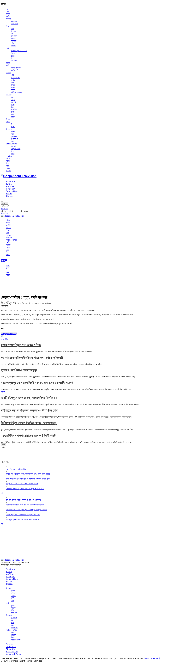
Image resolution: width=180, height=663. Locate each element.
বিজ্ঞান (12, 153)
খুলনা (12, 107)
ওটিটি (12, 75)
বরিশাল (13, 117)
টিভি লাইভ (4, 208)
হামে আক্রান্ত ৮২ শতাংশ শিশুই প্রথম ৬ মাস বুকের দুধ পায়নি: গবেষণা (37, 383)
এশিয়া (12, 43)
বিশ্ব (7, 26)
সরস (7, 166)
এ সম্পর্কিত (4, 339)
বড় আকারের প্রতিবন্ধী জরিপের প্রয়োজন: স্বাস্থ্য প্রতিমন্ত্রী (32, 358)
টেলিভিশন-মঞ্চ (15, 77)
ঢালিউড (13, 82)
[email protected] (152, 658)
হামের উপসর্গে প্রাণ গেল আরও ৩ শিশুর (21, 345)
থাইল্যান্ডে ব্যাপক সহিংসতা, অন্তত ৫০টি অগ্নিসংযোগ (29, 410)
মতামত (8, 63)
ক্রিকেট (13, 53)
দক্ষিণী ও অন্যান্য (16, 92)
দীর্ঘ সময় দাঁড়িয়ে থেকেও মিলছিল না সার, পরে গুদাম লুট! (29, 423)
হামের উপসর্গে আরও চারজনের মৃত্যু (19, 370)
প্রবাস (8, 168)
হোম (7, 11)
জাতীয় (8, 14)
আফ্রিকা (13, 45)
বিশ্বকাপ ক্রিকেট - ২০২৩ (19, 50)
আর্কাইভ (8, 170)
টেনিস (12, 58)
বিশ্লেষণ (8, 119)
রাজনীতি (8, 16)
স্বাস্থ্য (8, 121)
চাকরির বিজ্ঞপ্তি (15, 68)
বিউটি (12, 134)
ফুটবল (12, 55)
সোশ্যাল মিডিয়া (15, 148)
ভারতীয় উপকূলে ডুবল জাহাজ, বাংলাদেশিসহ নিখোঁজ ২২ (29, 398)
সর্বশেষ (8, 9)
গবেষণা (13, 126)
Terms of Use (12, 651)
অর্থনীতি (8, 19)
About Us (10, 649)
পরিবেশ (8, 158)
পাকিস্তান (14, 31)
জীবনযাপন (9, 129)
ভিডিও (8, 161)
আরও (3, 445)
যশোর (12, 112)
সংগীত (13, 80)
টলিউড (13, 90)
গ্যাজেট (13, 146)
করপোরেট (14, 21)
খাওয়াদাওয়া (14, 139)
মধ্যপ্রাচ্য (14, 36)
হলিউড (13, 87)
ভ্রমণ (12, 141)
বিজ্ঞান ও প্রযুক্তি (11, 143)
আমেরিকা (13, 41)
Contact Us (11, 646)
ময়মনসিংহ (14, 109)
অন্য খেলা (14, 60)
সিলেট (12, 104)
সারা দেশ (8, 94)
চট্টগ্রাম (13, 99)
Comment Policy (13, 654)
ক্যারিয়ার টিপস (15, 70)
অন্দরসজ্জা (14, 136)
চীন (12, 33)
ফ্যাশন (13, 131)
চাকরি (7, 65)
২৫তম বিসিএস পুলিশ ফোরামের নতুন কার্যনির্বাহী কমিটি (28, 436)
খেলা (7, 48)
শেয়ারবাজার (14, 23)
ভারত (12, 28)
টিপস (12, 124)
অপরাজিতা (9, 156)
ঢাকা (12, 97)
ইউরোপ (13, 38)
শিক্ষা (7, 163)
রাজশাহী (13, 102)
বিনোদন (8, 72)
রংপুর (12, 114)
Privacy (9, 644)
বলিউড (13, 85)
